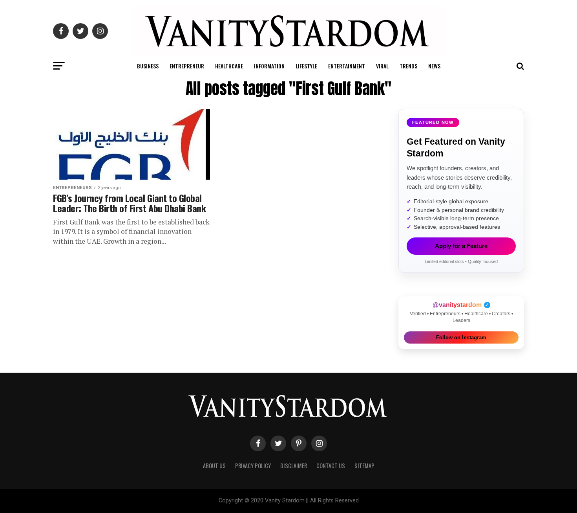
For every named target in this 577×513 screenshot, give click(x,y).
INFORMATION (269, 66)
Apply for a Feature (461, 246)
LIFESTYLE (306, 66)
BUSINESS (148, 66)
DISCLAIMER (293, 466)
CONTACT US (330, 466)
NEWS (434, 66)
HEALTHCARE (229, 66)
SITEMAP (364, 466)
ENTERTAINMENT (346, 66)
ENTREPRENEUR (187, 66)
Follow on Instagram (461, 337)
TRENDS (408, 66)
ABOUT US (214, 466)
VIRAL (382, 66)
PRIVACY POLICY (253, 466)
